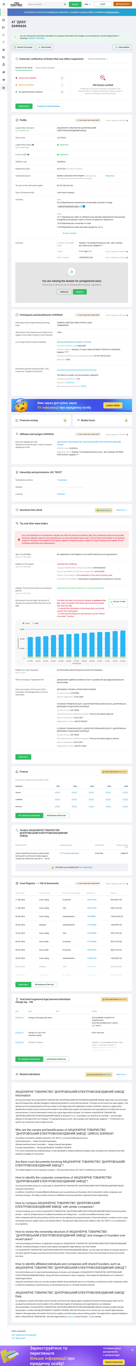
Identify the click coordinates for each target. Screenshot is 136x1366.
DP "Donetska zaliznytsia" (69, 853)
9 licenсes (61, 494)
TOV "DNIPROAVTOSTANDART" (24, 1335)
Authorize (64, 292)
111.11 (84, 386)
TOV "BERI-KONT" (18, 1338)
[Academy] (3, 80)
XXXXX (57, 792)
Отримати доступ (105, 510)
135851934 (91, 958)
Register (79, 292)
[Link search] (3, 64)
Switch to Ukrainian (37, 38)
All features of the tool (56, 815)
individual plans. (112, 12)
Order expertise (124, 47)
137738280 (91, 925)
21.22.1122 (19, 1018)
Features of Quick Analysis (48, 106)
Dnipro (74, 1116)
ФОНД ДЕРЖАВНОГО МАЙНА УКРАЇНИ (74, 342)
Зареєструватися (113, 1362)
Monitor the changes (24, 47)
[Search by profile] (3, 27)
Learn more (113, 405)
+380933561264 (86, 257)
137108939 (91, 941)
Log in (102, 4)
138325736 (91, 950)
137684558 (91, 933)
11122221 (70, 382)
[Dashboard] (3, 19)
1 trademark (62, 480)
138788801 (91, 916)
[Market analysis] (3, 71)
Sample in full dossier (31, 815)
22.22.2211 (19, 1042)
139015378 (91, 908)
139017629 (91, 900)
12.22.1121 (19, 1033)
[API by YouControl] (3, 42)
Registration (123, 4)
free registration (85, 867)
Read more (110, 176)
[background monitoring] (3, 49)
